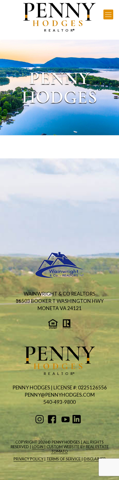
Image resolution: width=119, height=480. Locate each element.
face (53, 419)
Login (38, 446)
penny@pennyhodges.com (60, 395)
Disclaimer (95, 459)
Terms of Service (64, 459)
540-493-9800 (59, 402)
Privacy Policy (28, 459)
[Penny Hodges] (59, 17)
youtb (65, 419)
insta (40, 419)
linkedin (77, 419)
